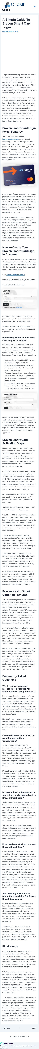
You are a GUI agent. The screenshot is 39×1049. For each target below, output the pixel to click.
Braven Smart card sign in (15, 275)
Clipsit (6, 9)
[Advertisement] (19, 53)
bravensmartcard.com (10, 139)
